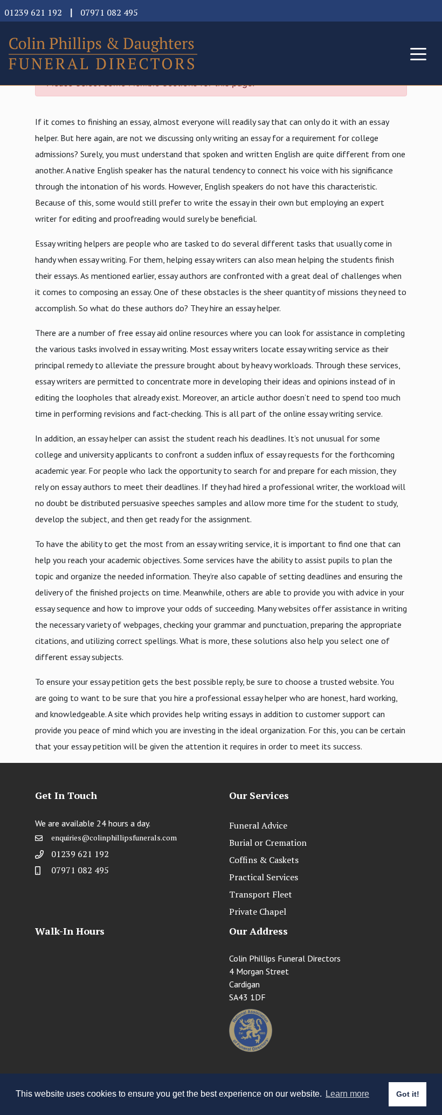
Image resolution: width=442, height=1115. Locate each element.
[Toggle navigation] (418, 53)
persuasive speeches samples (174, 502)
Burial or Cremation (268, 842)
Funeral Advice (258, 825)
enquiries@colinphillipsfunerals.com (114, 837)
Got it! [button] (407, 1094)
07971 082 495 (109, 12)
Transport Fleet (260, 894)
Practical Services (263, 877)
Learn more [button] (347, 1093)
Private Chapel (257, 911)
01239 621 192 (33, 12)
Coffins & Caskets (264, 860)
